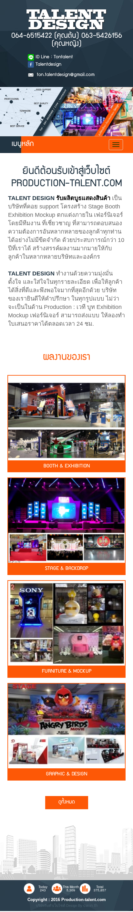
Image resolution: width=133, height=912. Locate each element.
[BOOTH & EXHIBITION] (66, 417)
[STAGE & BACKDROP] (66, 520)
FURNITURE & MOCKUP (66, 671)
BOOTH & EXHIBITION (67, 466)
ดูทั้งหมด (66, 802)
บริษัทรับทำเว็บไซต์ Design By (59, 905)
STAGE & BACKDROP (66, 569)
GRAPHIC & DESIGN (66, 774)
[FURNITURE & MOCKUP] (66, 622)
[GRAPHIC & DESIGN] (66, 725)
